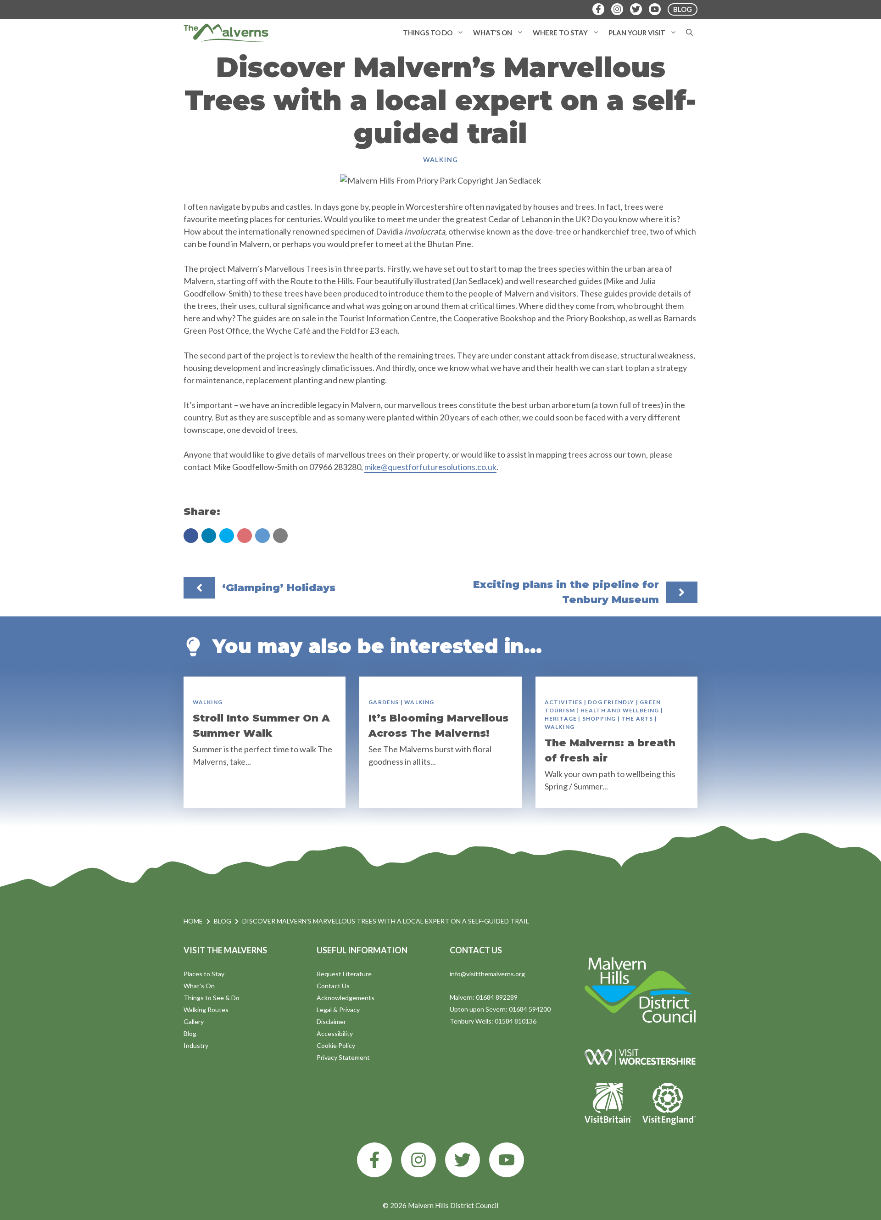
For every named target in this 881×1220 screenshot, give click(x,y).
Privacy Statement (343, 1057)
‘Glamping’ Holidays (278, 588)
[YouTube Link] (655, 9)
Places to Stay (204, 974)
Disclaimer (331, 1021)
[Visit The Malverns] (226, 32)
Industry (196, 1045)
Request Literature (344, 974)
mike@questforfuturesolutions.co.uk (430, 467)
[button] (460, 32)
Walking (440, 159)
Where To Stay (560, 32)
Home (193, 921)
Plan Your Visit (636, 32)
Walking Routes (206, 1009)
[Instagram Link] (617, 9)
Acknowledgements (345, 998)
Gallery (194, 1021)
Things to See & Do (212, 998)
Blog (222, 921)
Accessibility (335, 1033)
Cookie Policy (336, 1045)
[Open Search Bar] (689, 32)
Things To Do (427, 32)
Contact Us (333, 986)
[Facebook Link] (598, 9)
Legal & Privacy (338, 1009)
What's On (199, 986)
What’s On (492, 32)
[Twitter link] (462, 1159)
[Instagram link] (418, 1159)
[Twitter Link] (636, 9)
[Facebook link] (374, 1159)
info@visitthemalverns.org (487, 974)
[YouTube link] (506, 1159)
